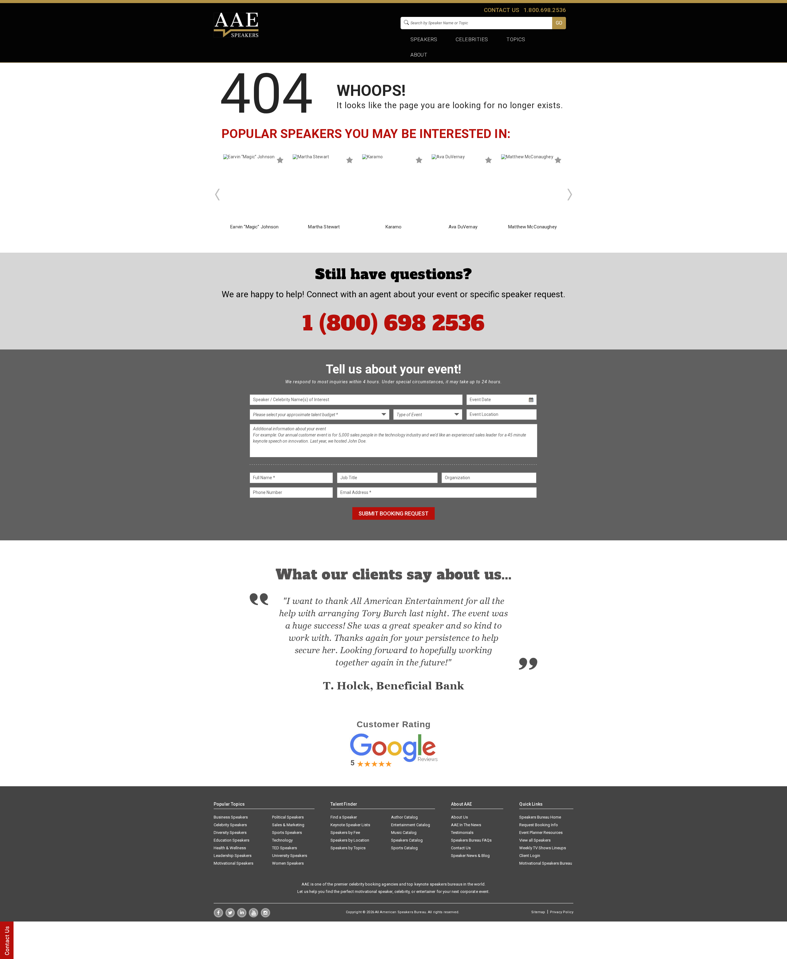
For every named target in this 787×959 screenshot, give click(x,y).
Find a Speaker (343, 817)
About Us (459, 817)
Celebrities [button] (472, 39)
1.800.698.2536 (545, 10)
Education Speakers (231, 840)
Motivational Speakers (233, 863)
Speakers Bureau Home (540, 817)
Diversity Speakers (230, 832)
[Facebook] (218, 916)
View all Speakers (535, 840)
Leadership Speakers (232, 855)
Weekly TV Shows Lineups (542, 848)
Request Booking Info (538, 825)
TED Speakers (284, 848)
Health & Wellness (230, 848)
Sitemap (538, 912)
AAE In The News (466, 825)
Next (570, 194)
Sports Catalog (404, 848)
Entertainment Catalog (410, 825)
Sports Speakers (287, 832)
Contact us (501, 10)
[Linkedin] (242, 916)
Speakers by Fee (345, 832)
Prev (217, 194)
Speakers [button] (423, 39)
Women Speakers (288, 863)
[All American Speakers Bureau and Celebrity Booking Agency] (236, 36)
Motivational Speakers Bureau (545, 863)
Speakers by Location (349, 840)
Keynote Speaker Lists (350, 825)
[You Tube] (253, 916)
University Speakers (289, 855)
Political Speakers (288, 817)
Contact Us (461, 848)
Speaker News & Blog (470, 855)
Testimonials (462, 832)
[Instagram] (265, 916)
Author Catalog (404, 817)
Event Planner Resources (541, 832)
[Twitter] (230, 916)
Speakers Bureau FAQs (471, 840)
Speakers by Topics (348, 848)
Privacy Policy (561, 912)
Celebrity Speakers (230, 825)
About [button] (418, 55)
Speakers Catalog (407, 840)
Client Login (529, 855)
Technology (282, 840)
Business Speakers (231, 817)
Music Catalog (404, 832)
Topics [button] (516, 39)
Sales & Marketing (288, 825)
